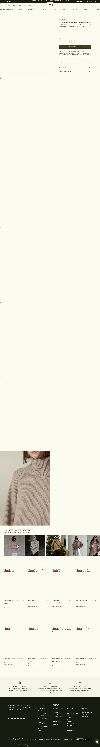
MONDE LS (21, 5)
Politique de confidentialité (45, 739)
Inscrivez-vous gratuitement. (50, 692)
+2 (59, 604)
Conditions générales (31, 739)
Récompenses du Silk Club (82, 1)
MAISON (15, 5)
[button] (75, 63)
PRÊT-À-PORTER (7, 5)
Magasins (28, 5)
